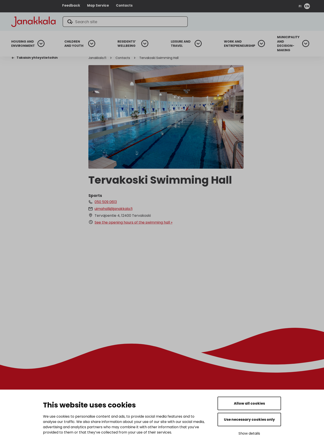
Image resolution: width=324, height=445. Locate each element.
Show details (249, 433)
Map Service (98, 5)
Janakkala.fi (97, 58)
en (307, 6)
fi (300, 6)
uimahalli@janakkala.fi (113, 208)
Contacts (124, 5)
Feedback (71, 5)
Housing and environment (23, 44)
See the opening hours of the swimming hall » (133, 222)
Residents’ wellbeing (126, 44)
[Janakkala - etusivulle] (33, 21)
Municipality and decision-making (288, 43)
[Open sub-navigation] (41, 43)
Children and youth (73, 44)
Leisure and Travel (181, 44)
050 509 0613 (106, 201)
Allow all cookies (249, 403)
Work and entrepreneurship (239, 44)
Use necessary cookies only (249, 419)
